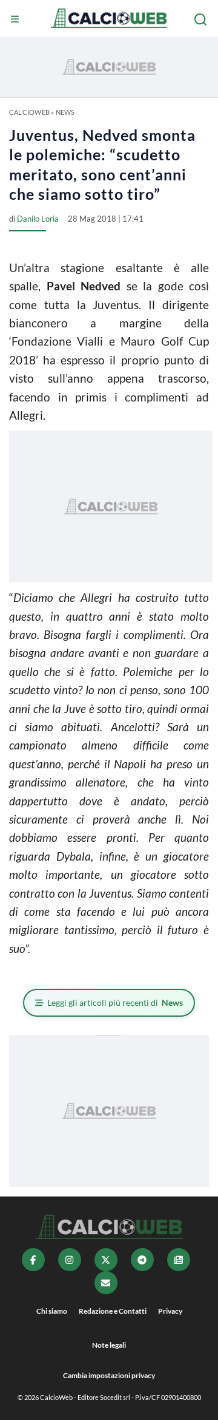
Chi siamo (51, 1311)
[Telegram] (142, 1259)
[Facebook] (33, 1259)
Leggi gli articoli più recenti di (115, 1002)
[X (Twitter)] (105, 1259)
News (65, 112)
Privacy (170, 1311)
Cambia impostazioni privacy (109, 1375)
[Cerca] (201, 19)
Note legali (109, 1345)
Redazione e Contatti (113, 1311)
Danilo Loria (38, 219)
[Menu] (16, 19)
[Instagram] (69, 1259)
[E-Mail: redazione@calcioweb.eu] (105, 1282)
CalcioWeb (29, 112)
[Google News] (178, 1259)
